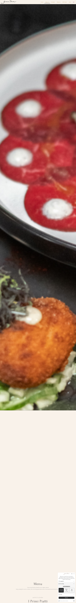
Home (42, 2)
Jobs (70, 2)
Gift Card (64, 2)
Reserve (58, 2)
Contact (53, 2)
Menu (46, 2)
